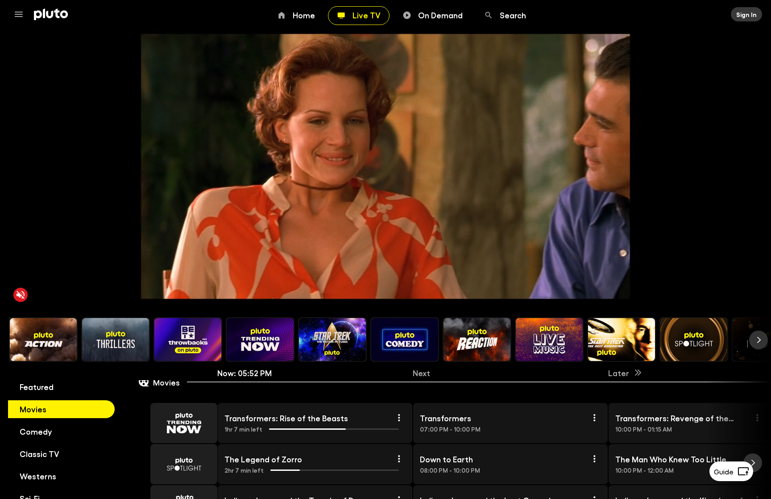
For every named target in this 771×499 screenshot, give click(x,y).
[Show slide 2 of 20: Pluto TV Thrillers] (115, 339)
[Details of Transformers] (594, 418)
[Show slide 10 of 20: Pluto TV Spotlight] (693, 339)
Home (304, 15)
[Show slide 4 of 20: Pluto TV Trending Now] (260, 339)
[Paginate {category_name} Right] (758, 340)
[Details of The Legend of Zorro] (398, 459)
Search (513, 15)
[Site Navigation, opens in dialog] (21, 14)
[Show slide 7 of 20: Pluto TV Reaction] (477, 339)
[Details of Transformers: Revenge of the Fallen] (757, 418)
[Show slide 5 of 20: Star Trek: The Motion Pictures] (332, 339)
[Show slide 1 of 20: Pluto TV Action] (43, 339)
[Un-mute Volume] (20, 295)
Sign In (746, 14)
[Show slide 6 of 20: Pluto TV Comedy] (404, 339)
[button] (173, 423)
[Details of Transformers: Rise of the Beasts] (398, 418)
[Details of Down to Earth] (594, 459)
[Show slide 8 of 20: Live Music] (549, 339)
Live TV (366, 15)
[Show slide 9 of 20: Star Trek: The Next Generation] (621, 339)
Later (618, 372)
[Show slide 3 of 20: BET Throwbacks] (187, 339)
